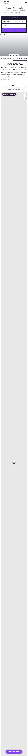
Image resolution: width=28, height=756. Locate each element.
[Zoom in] (25, 94)
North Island (6, 12)
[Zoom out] (25, 96)
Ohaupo (20, 12)
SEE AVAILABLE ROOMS (14, 751)
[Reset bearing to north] (25, 98)
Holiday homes (14, 12)
